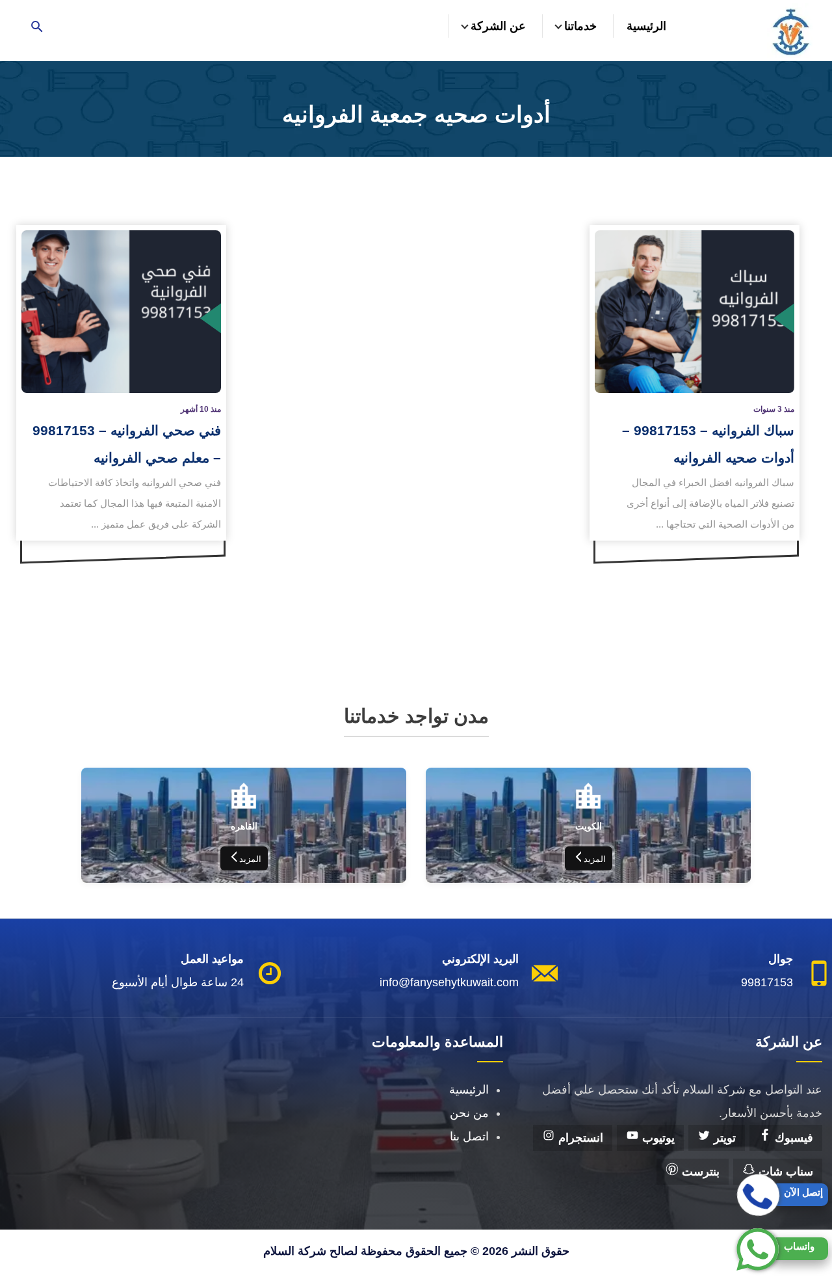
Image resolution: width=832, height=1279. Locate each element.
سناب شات (784, 1171)
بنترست (699, 1171)
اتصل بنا (469, 1136)
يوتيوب (657, 1137)
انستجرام (579, 1137)
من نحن (469, 1113)
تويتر (723, 1137)
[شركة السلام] (789, 30)
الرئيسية (646, 26)
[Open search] (37, 27)
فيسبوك (792, 1137)
